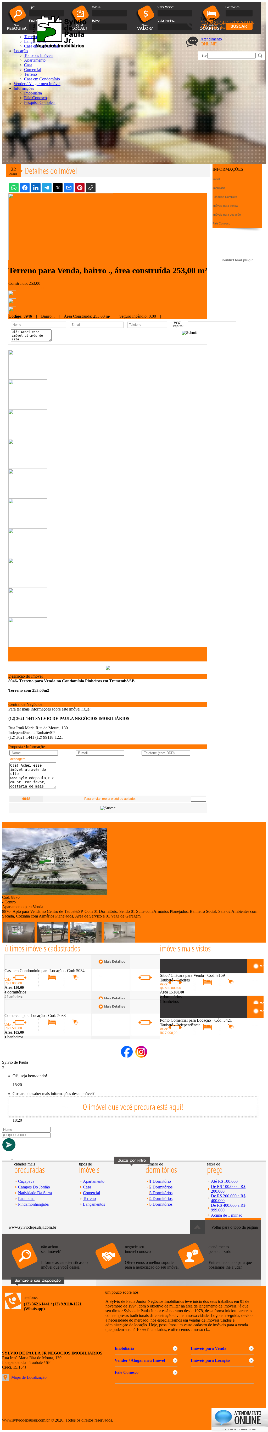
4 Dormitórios (160, 1198)
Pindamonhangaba (33, 1204)
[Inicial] (58, 47)
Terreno (30, 74)
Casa (28, 65)
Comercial (32, 69)
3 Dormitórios (160, 1193)
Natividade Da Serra (35, 1193)
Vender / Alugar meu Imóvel (37, 83)
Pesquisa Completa (39, 102)
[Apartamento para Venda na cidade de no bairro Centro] (54, 893)
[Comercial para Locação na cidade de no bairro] (23, 1012)
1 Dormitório (160, 1181)
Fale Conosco (35, 98)
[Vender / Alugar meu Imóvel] (137, 1271)
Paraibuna (26, 1198)
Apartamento (93, 1181)
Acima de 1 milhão (226, 1215)
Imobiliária (33, 93)
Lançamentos (94, 1204)
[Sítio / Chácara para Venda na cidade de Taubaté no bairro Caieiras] (179, 971)
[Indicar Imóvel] (12, 305)
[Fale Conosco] (53, 1271)
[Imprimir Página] (12, 297)
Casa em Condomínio (42, 79)
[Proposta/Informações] (12, 312)
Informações (24, 88)
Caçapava (26, 1181)
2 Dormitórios (160, 1187)
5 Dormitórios (160, 1204)
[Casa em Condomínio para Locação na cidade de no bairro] (23, 967)
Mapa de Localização (29, 1377)
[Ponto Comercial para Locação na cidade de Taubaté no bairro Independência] (179, 1016)
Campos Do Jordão (34, 1187)
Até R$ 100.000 (224, 1181)
